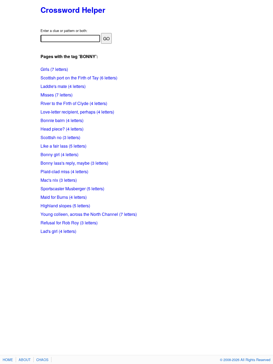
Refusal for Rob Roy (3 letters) (69, 223)
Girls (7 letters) (54, 69)
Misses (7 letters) (57, 95)
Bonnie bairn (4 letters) (62, 120)
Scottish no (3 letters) (60, 137)
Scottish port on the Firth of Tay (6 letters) (79, 78)
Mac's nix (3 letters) (59, 180)
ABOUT (25, 359)
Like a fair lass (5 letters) (63, 146)
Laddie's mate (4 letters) (63, 86)
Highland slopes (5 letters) (65, 206)
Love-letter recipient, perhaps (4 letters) (77, 112)
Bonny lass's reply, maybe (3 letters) (74, 163)
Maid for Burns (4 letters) (64, 197)
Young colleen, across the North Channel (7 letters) (89, 214)
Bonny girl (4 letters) (59, 154)
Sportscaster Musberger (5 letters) (72, 188)
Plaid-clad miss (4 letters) (64, 171)
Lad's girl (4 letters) (58, 231)
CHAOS (42, 359)
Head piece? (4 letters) (62, 129)
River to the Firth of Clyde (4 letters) (74, 103)
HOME (8, 359)
